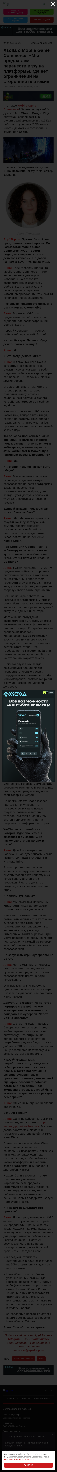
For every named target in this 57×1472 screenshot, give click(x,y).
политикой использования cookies (19, 1459)
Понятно (28, 1465)
